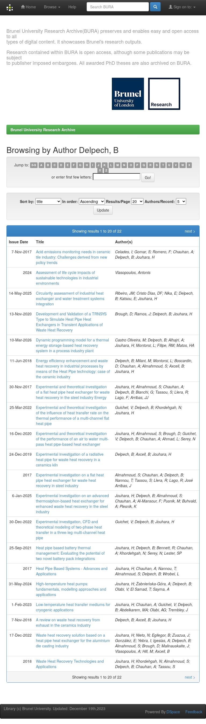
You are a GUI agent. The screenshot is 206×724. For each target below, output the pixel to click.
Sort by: (27, 201)
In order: (70, 201)
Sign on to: (182, 6)
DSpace (173, 711)
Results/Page (118, 201)
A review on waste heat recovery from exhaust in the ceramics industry (68, 622)
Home (30, 6)
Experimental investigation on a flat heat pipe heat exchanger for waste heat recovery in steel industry (70, 480)
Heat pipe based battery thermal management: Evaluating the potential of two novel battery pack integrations (70, 553)
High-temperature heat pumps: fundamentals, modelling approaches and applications (71, 589)
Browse (51, 6)
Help (72, 6)
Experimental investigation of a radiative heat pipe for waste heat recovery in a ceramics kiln (70, 459)
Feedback (193, 711)
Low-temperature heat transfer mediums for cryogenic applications (73, 607)
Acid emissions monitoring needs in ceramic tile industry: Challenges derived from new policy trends (73, 257)
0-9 (34, 165)
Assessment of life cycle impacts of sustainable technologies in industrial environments (67, 278)
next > (190, 231)
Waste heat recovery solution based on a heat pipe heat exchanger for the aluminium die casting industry (73, 640)
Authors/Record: (160, 201)
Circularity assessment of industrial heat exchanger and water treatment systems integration (70, 298)
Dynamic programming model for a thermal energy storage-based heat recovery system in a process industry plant (72, 345)
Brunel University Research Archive (42, 129)
